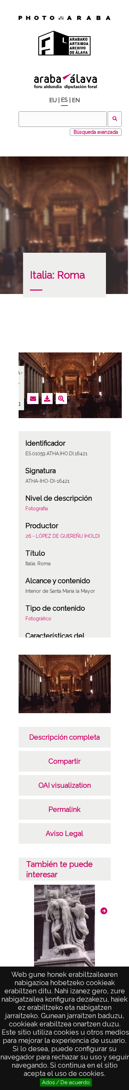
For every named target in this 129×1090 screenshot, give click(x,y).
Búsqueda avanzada (96, 132)
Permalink (64, 809)
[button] (103, 910)
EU (53, 100)
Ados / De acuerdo (66, 1082)
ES (64, 100)
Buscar (115, 119)
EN (76, 100)
